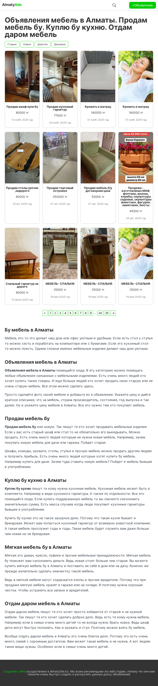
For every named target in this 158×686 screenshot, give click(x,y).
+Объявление (142, 5)
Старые (12, 44)
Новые (27, 44)
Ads (12, 4)
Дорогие (42, 44)
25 (107, 313)
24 (100, 313)
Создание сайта (14, 671)
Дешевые (60, 44)
